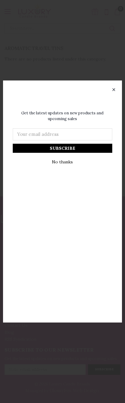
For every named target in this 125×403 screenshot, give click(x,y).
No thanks (62, 162)
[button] (114, 90)
